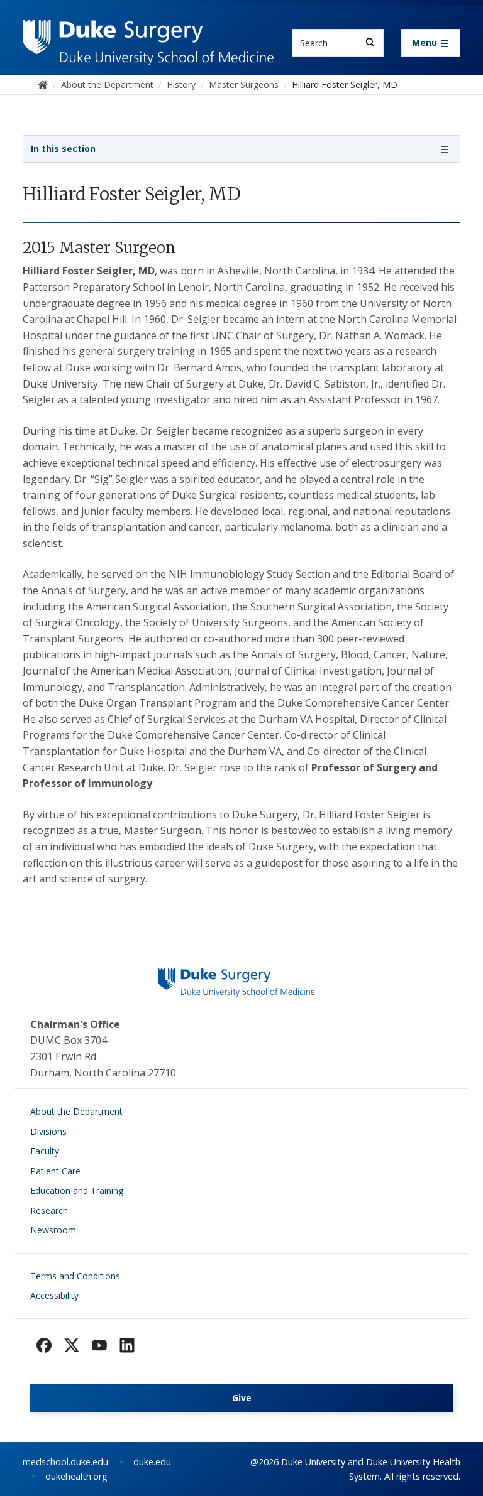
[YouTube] (99, 1345)
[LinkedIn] (127, 1345)
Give (242, 1398)
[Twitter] (72, 1345)
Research (49, 1211)
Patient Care (55, 1171)
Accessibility (54, 1295)
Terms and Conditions (75, 1276)
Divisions (48, 1131)
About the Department (76, 1111)
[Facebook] (44, 1345)
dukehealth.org (76, 1476)
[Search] (370, 42)
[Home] (148, 31)
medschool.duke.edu (65, 1462)
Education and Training (76, 1190)
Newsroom (53, 1230)
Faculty (44, 1151)
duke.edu (152, 1462)
